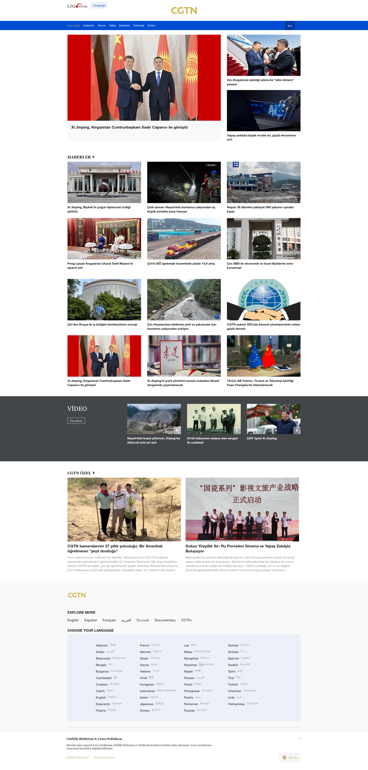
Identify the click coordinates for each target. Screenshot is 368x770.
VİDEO (77, 408)
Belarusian (110, 658)
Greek (150, 658)
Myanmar (199, 665)
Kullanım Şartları (105, 757)
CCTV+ (186, 620)
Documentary (165, 620)
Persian (194, 678)
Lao (190, 645)
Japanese (151, 704)
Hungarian (152, 684)
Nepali (192, 671)
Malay (197, 652)
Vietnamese (243, 704)
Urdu (234, 697)
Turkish (237, 684)
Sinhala (237, 652)
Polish (192, 684)
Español (90, 620)
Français (109, 620)
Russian (195, 710)
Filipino (106, 710)
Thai (234, 678)
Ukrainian (242, 691)
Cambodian (106, 678)
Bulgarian (109, 671)
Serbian (238, 645)
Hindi (147, 678)
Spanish (239, 658)
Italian (149, 697)
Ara (290, 25)
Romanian (196, 704)
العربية (126, 620)
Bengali (104, 665)
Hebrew (149, 671)
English (73, 620)
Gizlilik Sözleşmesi (78, 757)
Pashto (192, 697)
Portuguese (198, 691)
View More (76, 420)
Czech (104, 691)
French (150, 645)
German (151, 652)
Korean (150, 710)
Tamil (235, 671)
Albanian (106, 645)
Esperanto (109, 704)
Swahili (239, 665)
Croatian (107, 684)
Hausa (148, 665)
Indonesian (158, 691)
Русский (143, 620)
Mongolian (196, 658)
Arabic (105, 652)
